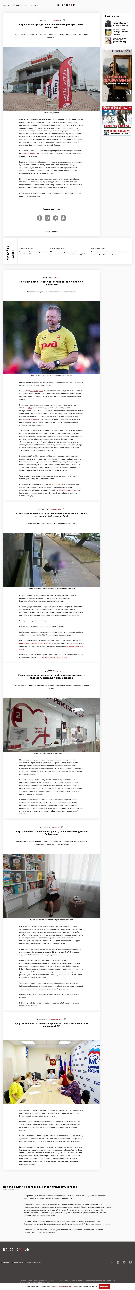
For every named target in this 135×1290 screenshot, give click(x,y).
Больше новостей (52, 232)
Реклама (6, 5)
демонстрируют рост (31, 153)
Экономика (57, 20)
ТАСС (30, 408)
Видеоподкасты (31, 5)
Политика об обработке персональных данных (96, 1281)
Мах (65, 658)
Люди (56, 277)
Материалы (17, 5)
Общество (55, 827)
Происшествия (55, 509)
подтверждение (36, 391)
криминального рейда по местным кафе (35, 643)
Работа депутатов (55, 1019)
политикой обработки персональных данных (65, 1286)
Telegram (59, 658)
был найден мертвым (56, 484)
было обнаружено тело (68, 490)
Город (55, 671)
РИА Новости (33, 419)
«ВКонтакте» (49, 658)
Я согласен (104, 1287)
